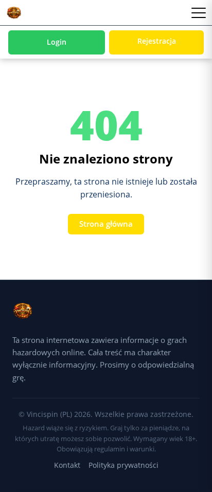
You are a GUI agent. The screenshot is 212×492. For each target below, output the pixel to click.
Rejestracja (156, 41)
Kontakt (67, 465)
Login (56, 42)
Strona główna (106, 223)
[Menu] (198, 13)
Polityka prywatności (123, 465)
